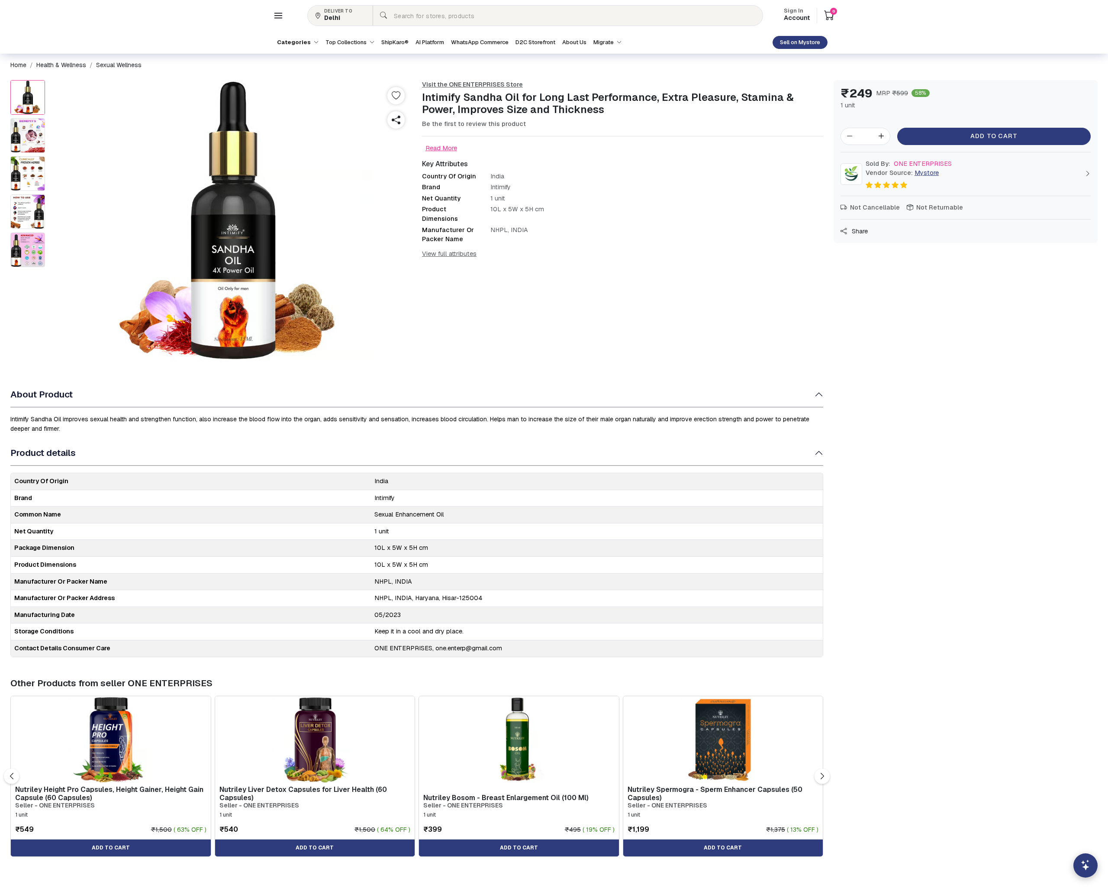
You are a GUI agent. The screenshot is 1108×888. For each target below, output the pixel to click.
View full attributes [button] (449, 254)
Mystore (927, 173)
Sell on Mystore (800, 42)
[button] (278, 15)
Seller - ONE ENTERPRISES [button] (55, 805)
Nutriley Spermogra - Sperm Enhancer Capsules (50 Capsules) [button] (715, 793)
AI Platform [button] (430, 42)
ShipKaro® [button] (395, 42)
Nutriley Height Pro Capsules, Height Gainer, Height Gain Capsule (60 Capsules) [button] (109, 793)
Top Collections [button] (346, 42)
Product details (43, 453)
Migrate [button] (604, 42)
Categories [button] (294, 42)
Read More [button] (441, 148)
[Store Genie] (1085, 865)
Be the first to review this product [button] (474, 124)
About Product (41, 394)
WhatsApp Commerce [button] (480, 42)
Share (859, 231)
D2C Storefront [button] (535, 42)
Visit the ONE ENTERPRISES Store (472, 84)
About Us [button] (574, 42)
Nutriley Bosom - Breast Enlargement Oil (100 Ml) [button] (506, 798)
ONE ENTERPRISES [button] (909, 164)
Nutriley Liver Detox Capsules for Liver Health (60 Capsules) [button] (303, 793)
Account (797, 15)
